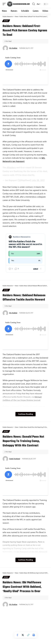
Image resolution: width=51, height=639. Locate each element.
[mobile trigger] (5, 4)
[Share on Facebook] (17, 635)
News (6, 21)
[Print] (33, 635)
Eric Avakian (13, 48)
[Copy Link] (28, 635)
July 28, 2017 (38, 180)
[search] (33, 4)
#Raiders (11, 167)
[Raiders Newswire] (18, 4)
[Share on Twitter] (23, 635)
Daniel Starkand (14, 459)
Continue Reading (25, 414)
